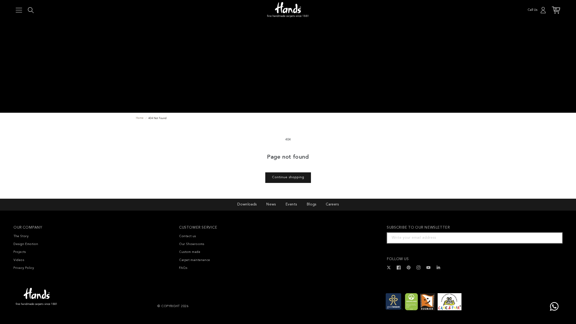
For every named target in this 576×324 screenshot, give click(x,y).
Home (140, 118)
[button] (19, 10)
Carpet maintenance (194, 260)
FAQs (183, 268)
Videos (19, 260)
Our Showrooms (191, 244)
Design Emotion (26, 244)
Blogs (311, 204)
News (271, 204)
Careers (332, 204)
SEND (554, 237)
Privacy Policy (24, 268)
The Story (21, 236)
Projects (20, 252)
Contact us (187, 236)
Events (291, 204)
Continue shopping (288, 177)
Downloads (246, 204)
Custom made (189, 252)
